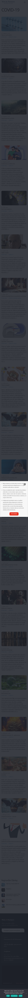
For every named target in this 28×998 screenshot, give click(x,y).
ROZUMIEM (14, 514)
